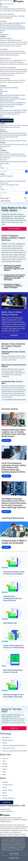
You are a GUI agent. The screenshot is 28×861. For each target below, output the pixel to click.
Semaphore (9, 95)
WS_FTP (7, 118)
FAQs (16, 137)
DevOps (2, 102)
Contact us (6, 802)
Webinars (24, 133)
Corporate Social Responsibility (17, 156)
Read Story (6, 440)
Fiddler (25, 110)
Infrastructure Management (8, 67)
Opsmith (2, 31)
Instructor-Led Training (6, 140)
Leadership (15, 154)
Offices (7, 163)
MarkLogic (3, 95)
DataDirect (17, 95)
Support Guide (8, 127)
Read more (6, 547)
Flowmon (9, 104)
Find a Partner (4, 144)
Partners (2, 142)
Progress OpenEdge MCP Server (15, 29)
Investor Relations (5, 161)
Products (3, 86)
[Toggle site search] (1, 187)
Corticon (22, 95)
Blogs (25, 135)
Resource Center (11, 133)
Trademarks (15, 832)
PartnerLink (18, 181)
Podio (7, 101)
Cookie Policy (12, 847)
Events (2, 137)
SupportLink (10, 181)
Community (16, 127)
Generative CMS (5, 27)
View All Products (7, 120)
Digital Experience (5, 58)
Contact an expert (14, 229)
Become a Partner (14, 144)
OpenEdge (15, 97)
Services (2, 129)
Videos (2, 135)
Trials (3, 761)
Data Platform (4, 23)
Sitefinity (13, 99)
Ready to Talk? (14, 185)
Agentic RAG (12, 23)
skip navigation (7, 2)
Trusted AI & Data (5, 87)
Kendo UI (23, 99)
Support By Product (6, 125)
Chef (6, 102)
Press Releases (15, 161)
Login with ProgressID (6, 176)
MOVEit (11, 101)
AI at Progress (4, 7)
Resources (3, 131)
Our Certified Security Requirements (14, 400)
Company (3, 150)
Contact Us (14, 728)
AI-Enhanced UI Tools (6, 110)
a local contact (8, 811)
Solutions (3, 36)
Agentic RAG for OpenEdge (13, 25)
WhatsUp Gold (4, 106)
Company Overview (6, 154)
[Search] (1, 165)
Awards (4, 787)
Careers (2, 163)
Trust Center (23, 161)
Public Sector (5, 201)
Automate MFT (10, 115)
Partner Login (23, 144)
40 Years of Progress (8, 798)
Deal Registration (5, 147)
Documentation (8, 135)
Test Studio (3, 112)
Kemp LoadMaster (17, 104)
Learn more (14, 335)
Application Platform (6, 97)
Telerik (18, 99)
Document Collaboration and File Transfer (14, 751)
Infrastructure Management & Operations (14, 745)
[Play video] (14, 301)
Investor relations (7, 790)
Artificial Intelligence (6, 38)
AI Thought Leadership (6, 14)
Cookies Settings (14, 858)
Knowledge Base (18, 135)
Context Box (13, 27)
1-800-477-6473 (5, 185)
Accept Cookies (14, 853)
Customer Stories (9, 137)
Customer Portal (16, 125)
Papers (19, 133)
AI (1, 5)
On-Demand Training (20, 140)
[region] (14, 849)
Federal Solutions (5, 78)
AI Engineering (4, 34)
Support (2, 123)
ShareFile (2, 101)
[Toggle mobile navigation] (1, 195)
